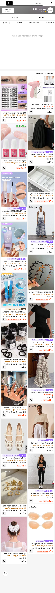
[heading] (31, 9)
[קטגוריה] (46, 3)
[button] (51, 3)
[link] (50, 10)
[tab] (41, 17)
